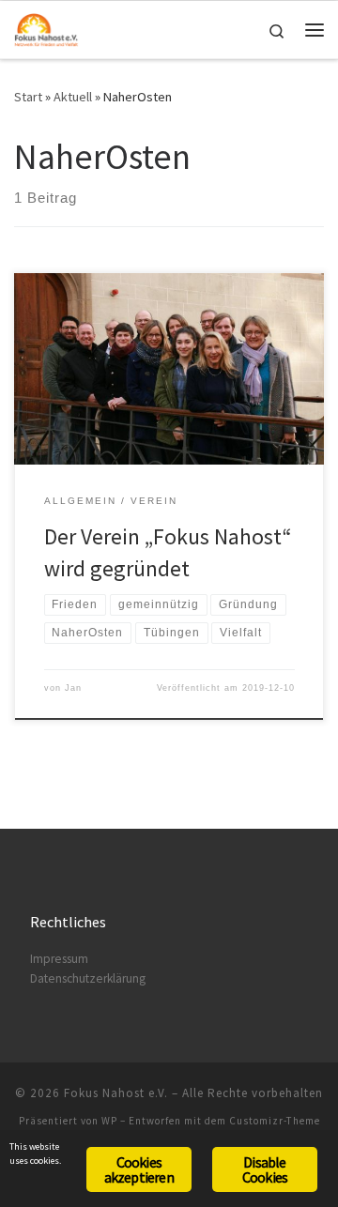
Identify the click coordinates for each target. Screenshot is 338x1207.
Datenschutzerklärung (88, 978)
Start (28, 96)
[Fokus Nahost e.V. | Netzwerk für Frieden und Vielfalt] (46, 27)
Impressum (59, 959)
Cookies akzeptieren (139, 1169)
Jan (73, 688)
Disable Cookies (264, 1169)
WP (109, 1120)
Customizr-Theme (274, 1120)
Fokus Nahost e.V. (116, 1093)
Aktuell (73, 96)
